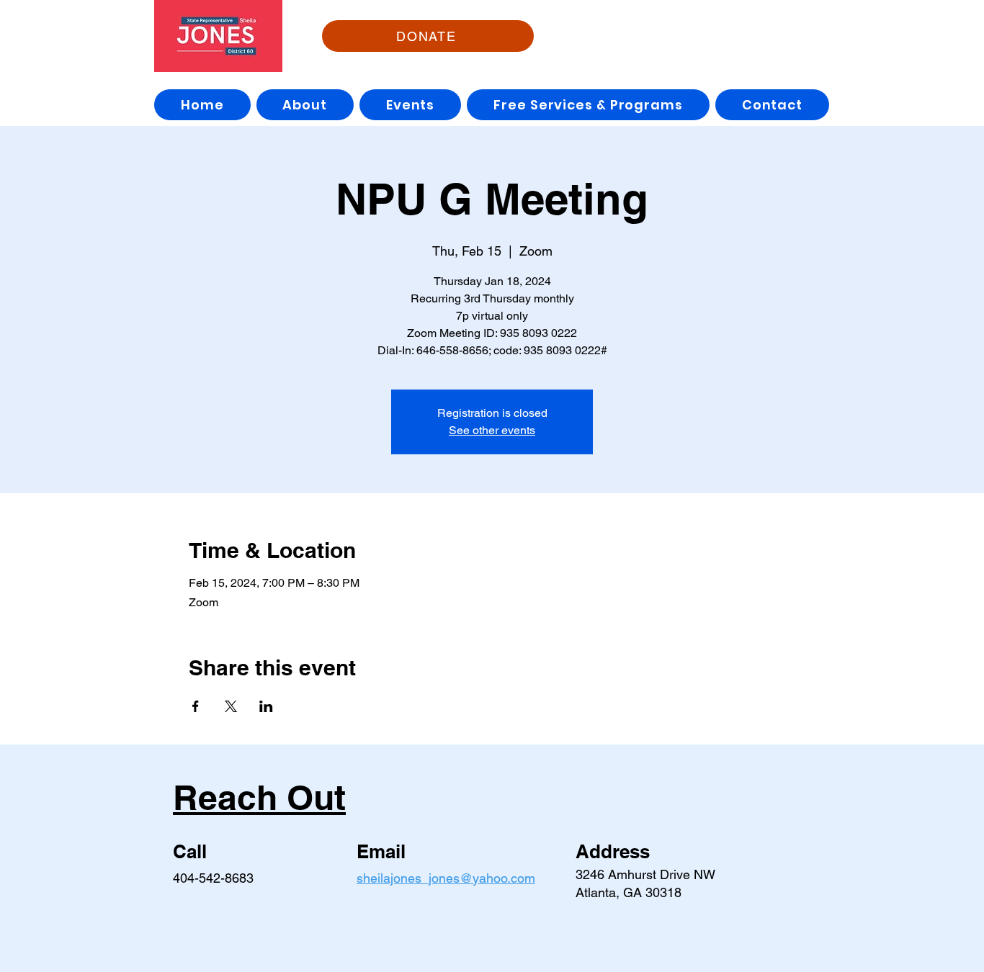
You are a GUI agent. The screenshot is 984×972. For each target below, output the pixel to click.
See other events (492, 430)
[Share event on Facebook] (195, 706)
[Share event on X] (231, 706)
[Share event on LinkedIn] (266, 706)
